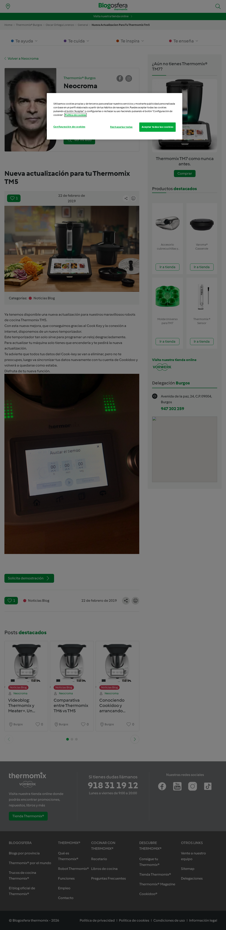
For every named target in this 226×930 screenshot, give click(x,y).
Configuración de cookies (69, 126)
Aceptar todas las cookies (157, 126)
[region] (114, 116)
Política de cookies (75, 114)
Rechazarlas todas (121, 126)
